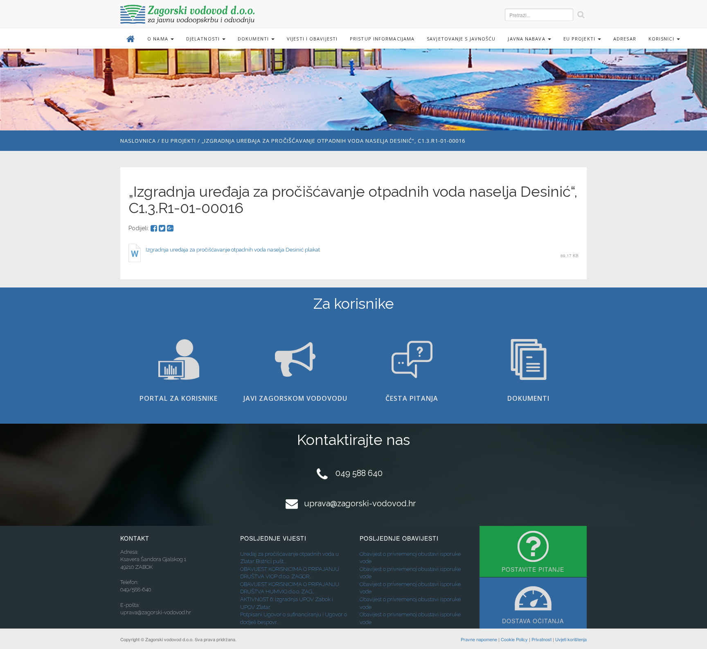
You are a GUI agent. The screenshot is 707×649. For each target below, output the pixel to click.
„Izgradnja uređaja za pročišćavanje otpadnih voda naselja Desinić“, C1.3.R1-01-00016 (333, 140)
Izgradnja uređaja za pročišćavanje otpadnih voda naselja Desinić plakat (233, 250)
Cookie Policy (514, 639)
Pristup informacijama (382, 39)
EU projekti (179, 140)
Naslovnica (138, 140)
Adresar (624, 39)
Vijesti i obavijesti (312, 39)
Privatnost (541, 639)
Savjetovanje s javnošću (461, 39)
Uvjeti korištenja (571, 639)
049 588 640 (359, 473)
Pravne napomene (479, 639)
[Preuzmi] (134, 253)
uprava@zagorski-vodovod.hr (360, 503)
